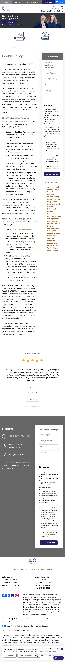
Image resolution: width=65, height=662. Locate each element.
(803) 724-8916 (14, 585)
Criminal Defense (32, 2)
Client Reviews (32, 353)
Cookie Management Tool (24, 230)
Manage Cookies (42, 626)
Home (6, 2)
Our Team (18, 2)
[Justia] (12, 595)
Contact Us (58, 6)
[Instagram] (17, 595)
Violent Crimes (52, 250)
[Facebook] (4, 595)
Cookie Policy (29, 626)
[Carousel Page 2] (32, 392)
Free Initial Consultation (52, 11)
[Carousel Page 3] (37, 392)
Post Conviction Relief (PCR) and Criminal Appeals (53, 230)
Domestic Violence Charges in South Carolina (53, 196)
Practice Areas (51, 182)
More (61, 2)
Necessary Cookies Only (29, 656)
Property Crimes (53, 245)
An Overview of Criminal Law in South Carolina (53, 189)
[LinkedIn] (8, 595)
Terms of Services (53, 168)
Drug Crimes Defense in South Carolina (53, 204)
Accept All (10, 656)
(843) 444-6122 (56, 8)
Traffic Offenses (53, 248)
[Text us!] (58, 658)
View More (32, 399)
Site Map (41, 569)
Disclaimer (32, 569)
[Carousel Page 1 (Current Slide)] (28, 392)
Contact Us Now (9, 22)
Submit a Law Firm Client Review (32, 407)
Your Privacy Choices (14, 626)
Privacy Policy (15, 331)
